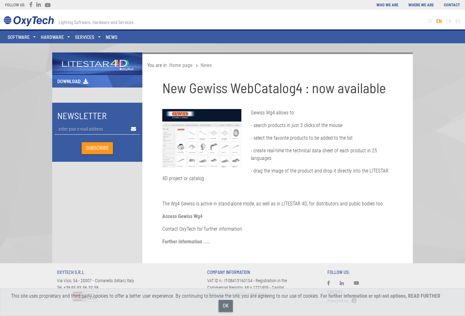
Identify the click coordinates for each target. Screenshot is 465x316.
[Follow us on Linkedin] (342, 283)
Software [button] (19, 37)
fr (448, 21)
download (69, 81)
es (458, 21)
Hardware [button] (52, 37)
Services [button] (84, 37)
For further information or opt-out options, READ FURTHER (380, 296)
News (111, 37)
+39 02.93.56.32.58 (81, 287)
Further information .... (186, 242)
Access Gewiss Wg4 (182, 216)
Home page (181, 65)
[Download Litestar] (97, 63)
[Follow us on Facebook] (331, 283)
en (439, 21)
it (430, 21)
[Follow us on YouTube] (356, 283)
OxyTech (29, 21)
